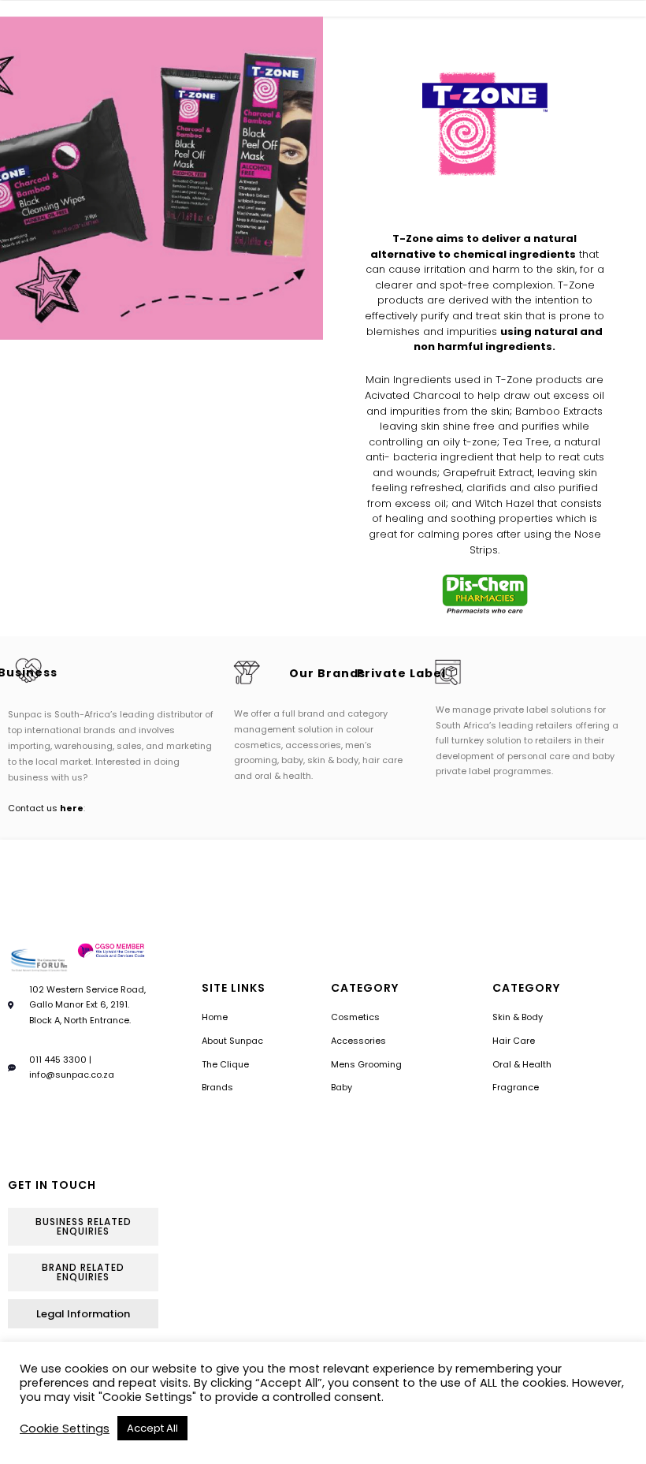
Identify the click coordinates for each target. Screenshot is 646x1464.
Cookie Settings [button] (65, 1428)
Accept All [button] (152, 1428)
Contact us (46, 808)
